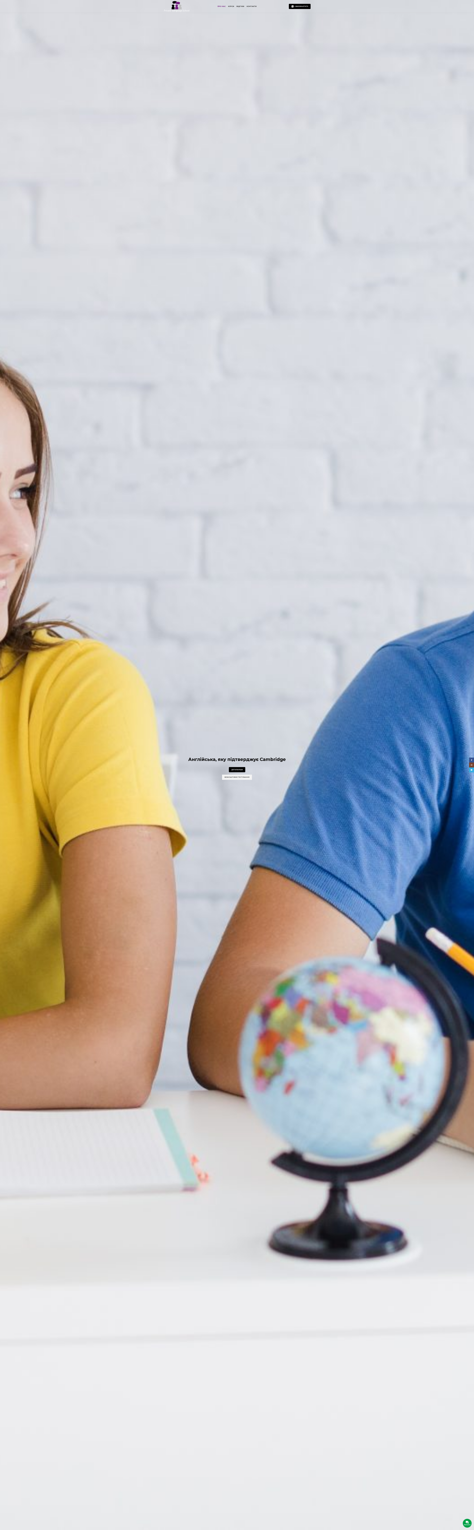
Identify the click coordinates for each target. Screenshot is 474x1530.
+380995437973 (301, 6)
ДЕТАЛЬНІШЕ (237, 772)
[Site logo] (176, 6)
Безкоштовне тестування (237, 777)
